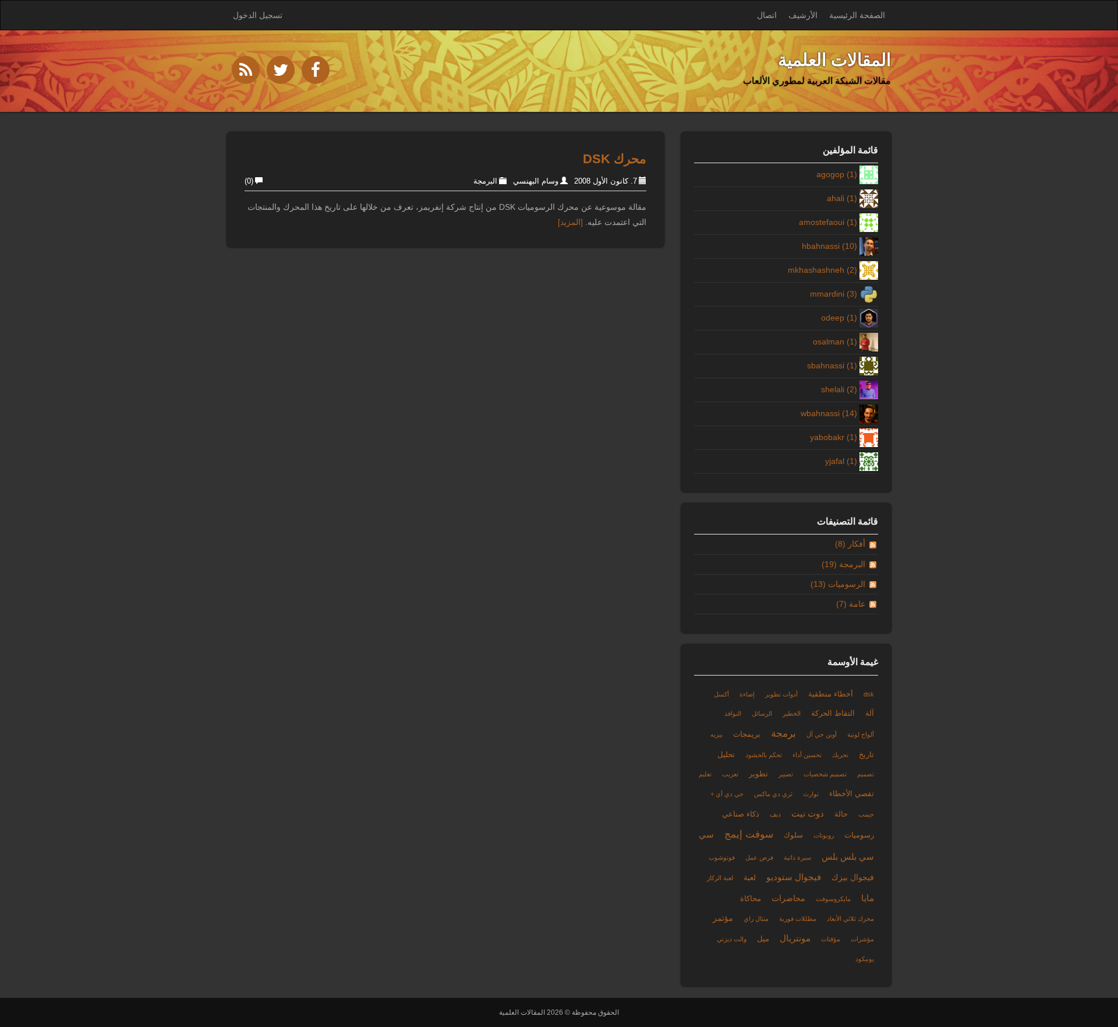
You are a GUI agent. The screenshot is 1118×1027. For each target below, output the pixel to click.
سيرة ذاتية (797, 857)
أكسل (721, 694)
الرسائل (762, 713)
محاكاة (750, 899)
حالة (841, 814)
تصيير (786, 774)
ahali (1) (842, 198)
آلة (869, 713)
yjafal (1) (841, 461)
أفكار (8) (850, 543)
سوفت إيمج (748, 834)
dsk (869, 694)
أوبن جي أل (821, 734)
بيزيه (716, 734)
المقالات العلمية (834, 59)
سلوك (793, 835)
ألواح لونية (860, 734)
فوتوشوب (722, 857)
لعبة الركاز (720, 877)
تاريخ (866, 755)
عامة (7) (850, 604)
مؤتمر (723, 918)
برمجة (783, 733)
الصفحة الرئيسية (857, 15)
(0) (249, 181)
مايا (867, 898)
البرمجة (485, 181)
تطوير (758, 774)
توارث (811, 793)
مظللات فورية (797, 918)
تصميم (865, 774)
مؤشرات (862, 938)
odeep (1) (839, 317)
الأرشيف (803, 15)
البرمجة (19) (843, 564)
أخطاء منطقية (830, 694)
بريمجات (746, 734)
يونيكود (864, 958)
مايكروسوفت (833, 898)
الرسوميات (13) (838, 584)
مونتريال (795, 938)
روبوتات (823, 835)
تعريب (730, 774)
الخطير (792, 713)
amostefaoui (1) (828, 222)
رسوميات (859, 835)
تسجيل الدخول (257, 15)
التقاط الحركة (833, 713)
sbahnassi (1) (832, 365)
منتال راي (756, 918)
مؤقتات (830, 938)
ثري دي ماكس (773, 793)
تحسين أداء (807, 754)
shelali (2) (839, 389)
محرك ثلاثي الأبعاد (850, 918)
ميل (763, 939)
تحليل (726, 755)
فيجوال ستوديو (793, 877)
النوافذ (732, 713)
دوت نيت (807, 813)
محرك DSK (614, 159)
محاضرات (788, 898)
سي (706, 834)
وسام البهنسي (535, 181)
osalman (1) (835, 341)
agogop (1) (836, 174)
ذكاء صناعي (740, 814)
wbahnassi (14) (829, 413)
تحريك (840, 754)
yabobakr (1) (833, 437)
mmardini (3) (833, 293)
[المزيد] (570, 222)
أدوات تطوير (781, 694)
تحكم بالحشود (763, 754)
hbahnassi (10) (829, 246)
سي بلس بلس (848, 856)
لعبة (750, 878)
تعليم (705, 774)
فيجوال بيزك (853, 877)
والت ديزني (731, 938)
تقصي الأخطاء (851, 794)
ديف (775, 814)
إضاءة (747, 694)
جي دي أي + (727, 793)
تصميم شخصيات (825, 774)
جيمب (866, 814)
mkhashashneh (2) (822, 270)
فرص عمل (759, 857)
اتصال (767, 15)
